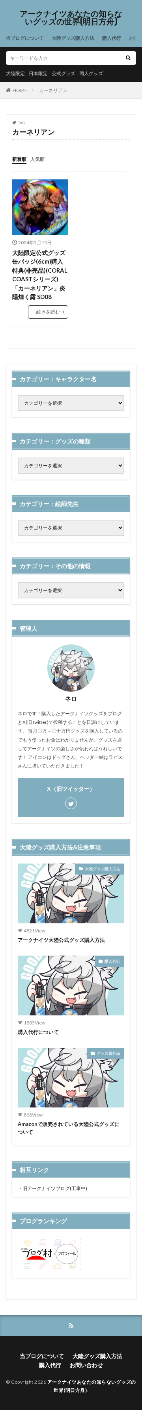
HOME (20, 90)
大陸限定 (15, 73)
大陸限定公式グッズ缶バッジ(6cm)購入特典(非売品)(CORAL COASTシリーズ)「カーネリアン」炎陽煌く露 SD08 (39, 275)
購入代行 (111, 38)
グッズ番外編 (108, 1053)
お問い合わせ (86, 1365)
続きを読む (48, 312)
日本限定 (38, 73)
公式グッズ (63, 73)
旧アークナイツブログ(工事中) (54, 1188)
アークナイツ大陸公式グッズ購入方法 (61, 940)
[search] (128, 58)
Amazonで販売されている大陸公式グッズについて (69, 1128)
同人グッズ (91, 73)
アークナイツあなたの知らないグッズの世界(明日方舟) (71, 18)
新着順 (19, 159)
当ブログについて (25, 38)
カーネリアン (53, 90)
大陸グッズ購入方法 (73, 38)
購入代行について (38, 1032)
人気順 (37, 159)
